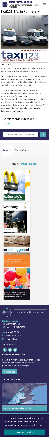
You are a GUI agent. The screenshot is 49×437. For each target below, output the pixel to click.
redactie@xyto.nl (13, 335)
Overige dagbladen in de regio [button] (17, 408)
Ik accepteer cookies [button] (24, 432)
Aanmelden (9, 371)
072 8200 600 (12, 332)
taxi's (7, 123)
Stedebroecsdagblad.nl (20, 2)
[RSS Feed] (15, 350)
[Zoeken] (43, 134)
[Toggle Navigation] (44, 5)
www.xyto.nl (11, 339)
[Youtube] (10, 350)
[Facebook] (4, 350)
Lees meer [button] (39, 425)
